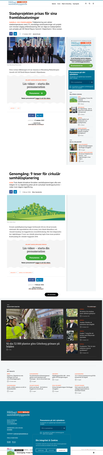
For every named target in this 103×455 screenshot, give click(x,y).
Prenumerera (34, 93)
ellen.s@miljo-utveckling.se (36, 288)
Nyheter (54, 3)
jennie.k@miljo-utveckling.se (36, 124)
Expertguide (76, 3)
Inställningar (41, 450)
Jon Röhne (9, 429)
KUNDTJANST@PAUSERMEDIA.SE (20, 433)
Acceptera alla (62, 450)
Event (58, 3)
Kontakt (9, 442)
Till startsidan (51, 294)
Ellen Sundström (37, 192)
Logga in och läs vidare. (43, 98)
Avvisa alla (51, 450)
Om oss (14, 442)
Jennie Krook (36, 34)
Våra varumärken (24, 449)
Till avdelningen (91, 306)
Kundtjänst (32, 449)
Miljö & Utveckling (66, 3)
